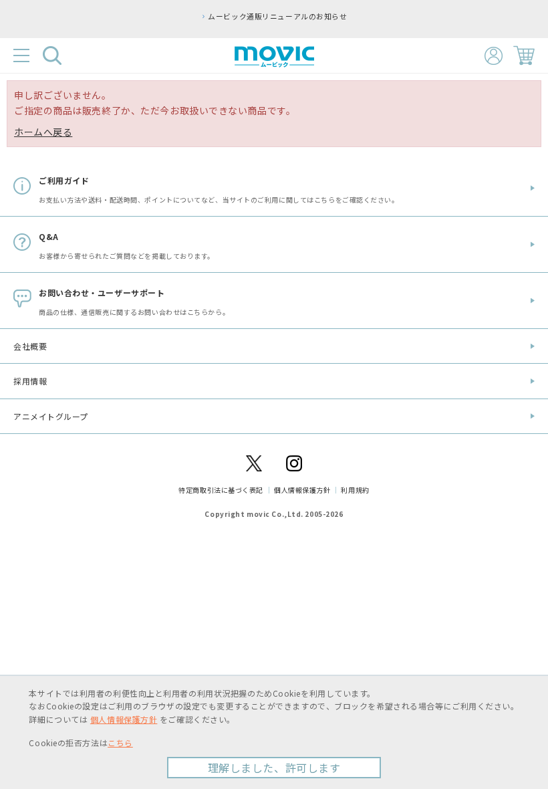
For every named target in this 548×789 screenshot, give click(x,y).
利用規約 (355, 490)
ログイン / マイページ (494, 56)
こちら (120, 742)
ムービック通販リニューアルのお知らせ (277, 16)
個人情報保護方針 (302, 490)
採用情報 (30, 380)
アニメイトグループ (50, 416)
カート (524, 55)
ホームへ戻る (43, 131)
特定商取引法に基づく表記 (220, 490)
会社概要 (30, 346)
